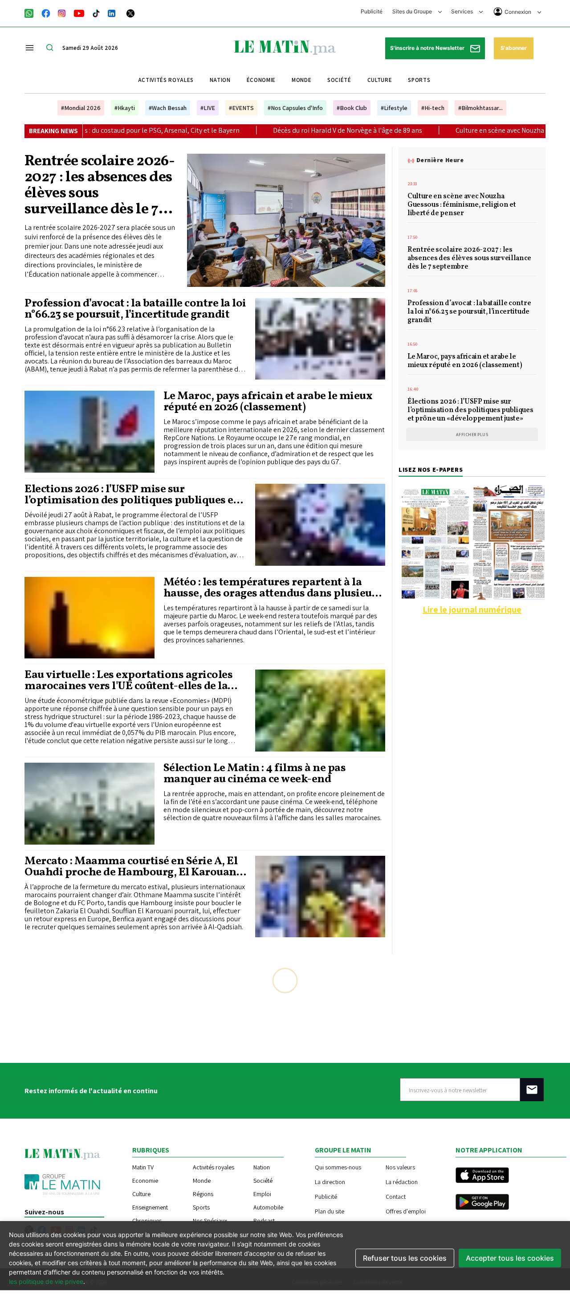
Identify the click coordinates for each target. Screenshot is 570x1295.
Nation (220, 80)
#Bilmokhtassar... (480, 108)
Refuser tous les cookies (405, 1258)
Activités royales (166, 80)
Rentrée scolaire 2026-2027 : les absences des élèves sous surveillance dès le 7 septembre (99, 186)
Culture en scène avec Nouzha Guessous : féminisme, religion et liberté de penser (461, 205)
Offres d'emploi (406, 1211)
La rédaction (402, 1181)
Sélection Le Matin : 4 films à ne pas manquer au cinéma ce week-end (254, 774)
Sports (419, 80)
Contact (396, 1196)
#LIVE (207, 108)
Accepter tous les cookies (510, 1258)
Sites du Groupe (412, 11)
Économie (261, 80)
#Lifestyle (394, 108)
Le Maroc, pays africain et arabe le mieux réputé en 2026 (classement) (268, 402)
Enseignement (150, 1207)
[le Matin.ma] (285, 46)
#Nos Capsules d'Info (295, 108)
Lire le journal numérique (472, 609)
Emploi (262, 1194)
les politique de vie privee (46, 1281)
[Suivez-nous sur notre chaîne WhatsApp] (31, 12)
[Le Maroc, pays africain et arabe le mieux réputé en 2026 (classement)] (89, 432)
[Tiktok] (96, 12)
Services (462, 11)
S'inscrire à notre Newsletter (428, 48)
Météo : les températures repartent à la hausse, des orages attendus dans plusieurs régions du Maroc (272, 588)
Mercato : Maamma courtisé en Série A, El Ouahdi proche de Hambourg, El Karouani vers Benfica (132, 867)
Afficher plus (472, 434)
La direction (330, 1181)
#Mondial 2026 (81, 108)
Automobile (268, 1207)
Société (339, 80)
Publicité (372, 11)
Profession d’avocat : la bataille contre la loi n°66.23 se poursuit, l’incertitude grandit (135, 309)
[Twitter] (130, 12)
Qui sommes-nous (338, 1167)
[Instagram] (62, 12)
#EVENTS (241, 108)
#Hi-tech (432, 108)
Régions (203, 1194)
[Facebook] (45, 12)
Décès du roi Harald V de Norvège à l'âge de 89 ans (265, 130)
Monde (301, 80)
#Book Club (352, 108)
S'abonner (514, 48)
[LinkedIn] (112, 12)
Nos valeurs (400, 1167)
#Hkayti (124, 108)
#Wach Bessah (168, 108)
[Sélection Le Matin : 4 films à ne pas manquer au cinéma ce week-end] (89, 804)
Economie (145, 1181)
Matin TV (143, 1167)
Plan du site (329, 1211)
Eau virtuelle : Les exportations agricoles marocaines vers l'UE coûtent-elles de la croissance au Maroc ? (128, 681)
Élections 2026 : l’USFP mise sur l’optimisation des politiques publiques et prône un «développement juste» (130, 495)
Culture (379, 80)
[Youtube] (79, 12)
